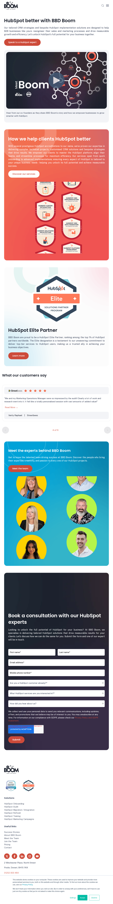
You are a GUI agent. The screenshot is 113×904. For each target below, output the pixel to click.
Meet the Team (11, 838)
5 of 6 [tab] (55, 430)
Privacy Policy (27, 884)
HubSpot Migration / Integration (19, 810)
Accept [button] (82, 897)
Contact (8, 847)
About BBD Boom (12, 835)
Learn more (18, 355)
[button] (102, 5)
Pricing (7, 844)
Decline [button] (94, 897)
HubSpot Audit (11, 807)
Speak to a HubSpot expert (22, 42)
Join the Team (10, 841)
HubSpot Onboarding (14, 803)
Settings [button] (73, 897)
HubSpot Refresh (12, 813)
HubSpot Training (12, 816)
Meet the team (20, 468)
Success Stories (12, 832)
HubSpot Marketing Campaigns (19, 819)
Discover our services (24, 174)
